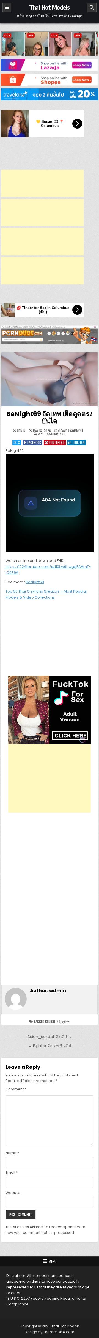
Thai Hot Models (49, 7)
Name (12, 1152)
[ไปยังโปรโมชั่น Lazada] (49, 65)
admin (21, 430)
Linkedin (79, 442)
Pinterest (57, 442)
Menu (52, 1261)
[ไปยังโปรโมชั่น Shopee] (49, 80)
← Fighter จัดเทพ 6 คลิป (49, 1045)
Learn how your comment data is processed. (45, 1229)
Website (13, 1192)
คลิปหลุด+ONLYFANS (51, 434)
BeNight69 (35, 582)
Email (12, 1172)
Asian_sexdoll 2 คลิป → (49, 1036)
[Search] (92, 7)
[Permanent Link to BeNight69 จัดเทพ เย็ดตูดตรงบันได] (49, 379)
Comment (16, 1089)
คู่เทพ (66, 1021)
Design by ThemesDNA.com (49, 1331)
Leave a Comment (71, 430)
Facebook (34, 442)
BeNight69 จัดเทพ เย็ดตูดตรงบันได (49, 417)
